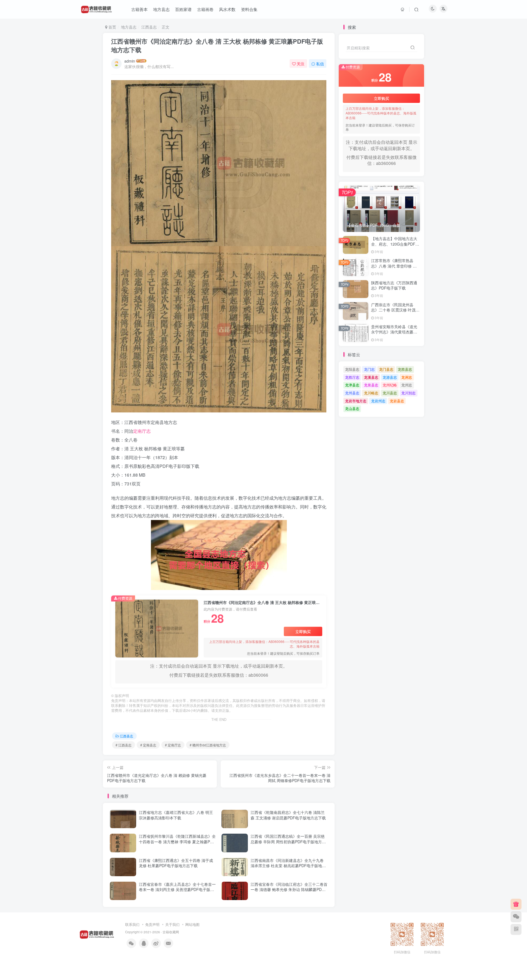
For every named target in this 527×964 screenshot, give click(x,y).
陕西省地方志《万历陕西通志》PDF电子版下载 (394, 285)
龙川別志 (408, 392)
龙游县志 (390, 377)
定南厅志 (142, 431)
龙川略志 (371, 392)
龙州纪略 (390, 384)
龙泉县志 (371, 384)
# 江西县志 (123, 745)
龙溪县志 (371, 377)
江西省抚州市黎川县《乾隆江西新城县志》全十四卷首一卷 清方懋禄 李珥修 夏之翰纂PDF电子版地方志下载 (177, 841)
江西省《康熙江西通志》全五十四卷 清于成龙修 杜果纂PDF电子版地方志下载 (176, 863)
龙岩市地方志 (355, 400)
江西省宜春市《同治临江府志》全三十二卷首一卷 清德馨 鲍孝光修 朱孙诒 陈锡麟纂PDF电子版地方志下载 (289, 889)
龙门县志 (386, 369)
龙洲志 (406, 377)
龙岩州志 (378, 400)
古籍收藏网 (170, 932)
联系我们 (132, 924)
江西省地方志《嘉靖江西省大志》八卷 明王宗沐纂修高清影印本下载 (176, 815)
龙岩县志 (397, 400)
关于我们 (172, 924)
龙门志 (369, 369)
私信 (320, 63)
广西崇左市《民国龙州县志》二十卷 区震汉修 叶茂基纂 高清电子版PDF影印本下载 (395, 313)
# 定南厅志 (173, 745)
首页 (111, 27)
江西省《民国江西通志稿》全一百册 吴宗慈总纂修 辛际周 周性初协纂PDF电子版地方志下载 (288, 841)
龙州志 (406, 384)
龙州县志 (352, 392)
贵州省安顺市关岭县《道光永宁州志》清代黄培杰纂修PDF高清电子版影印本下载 (394, 332)
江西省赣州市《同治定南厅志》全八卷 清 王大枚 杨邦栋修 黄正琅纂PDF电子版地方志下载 (217, 45)
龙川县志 (390, 392)
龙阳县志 (352, 369)
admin (129, 61)
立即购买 (303, 631)
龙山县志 (352, 408)
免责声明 (152, 924)
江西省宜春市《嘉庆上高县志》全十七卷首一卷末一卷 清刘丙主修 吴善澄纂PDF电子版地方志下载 (177, 889)
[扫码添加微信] (516, 916)
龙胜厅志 (352, 377)
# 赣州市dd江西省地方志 (208, 745)
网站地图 (192, 924)
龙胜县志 (405, 369)
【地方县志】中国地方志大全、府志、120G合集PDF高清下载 (395, 244)
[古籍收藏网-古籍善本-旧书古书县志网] (97, 933)
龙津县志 (352, 384)
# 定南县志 (148, 745)
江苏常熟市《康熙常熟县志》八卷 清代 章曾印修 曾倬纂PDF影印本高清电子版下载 (394, 268)
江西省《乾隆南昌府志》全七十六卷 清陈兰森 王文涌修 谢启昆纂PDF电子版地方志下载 (288, 815)
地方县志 (128, 27)
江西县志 (149, 27)
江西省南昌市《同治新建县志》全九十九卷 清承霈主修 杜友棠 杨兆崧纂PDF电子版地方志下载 (288, 866)
